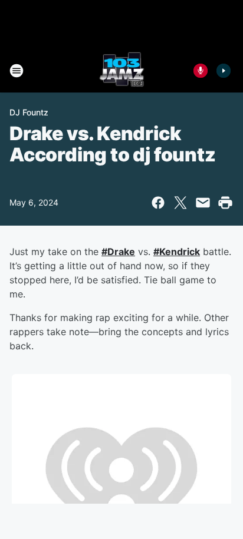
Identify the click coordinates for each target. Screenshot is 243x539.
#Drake (118, 251)
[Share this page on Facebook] (158, 202)
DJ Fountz (28, 112)
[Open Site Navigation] (16, 71)
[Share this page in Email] (203, 202)
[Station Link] (122, 71)
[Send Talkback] (200, 71)
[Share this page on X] (180, 202)
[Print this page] (225, 202)
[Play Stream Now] (223, 71)
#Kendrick (176, 251)
